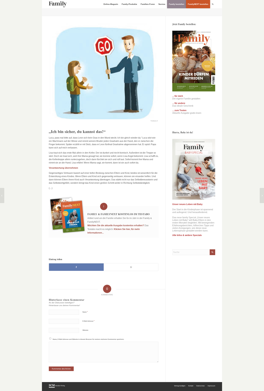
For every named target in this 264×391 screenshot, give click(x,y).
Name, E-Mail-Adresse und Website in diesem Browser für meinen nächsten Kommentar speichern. (88, 339)
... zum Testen (179, 110)
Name (85, 312)
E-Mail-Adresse (88, 321)
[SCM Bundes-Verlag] (57, 387)
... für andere (178, 103)
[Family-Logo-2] (58, 4)
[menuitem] (111, 4)
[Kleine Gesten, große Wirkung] (2, 195)
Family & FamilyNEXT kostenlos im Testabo (118, 214)
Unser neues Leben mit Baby (187, 204)
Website (85, 330)
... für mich (177, 96)
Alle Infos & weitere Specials (187, 235)
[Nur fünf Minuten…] (262, 195)
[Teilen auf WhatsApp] (131, 267)
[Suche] (212, 4)
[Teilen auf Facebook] (76, 267)
